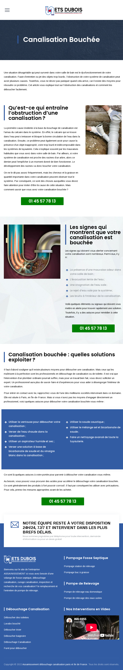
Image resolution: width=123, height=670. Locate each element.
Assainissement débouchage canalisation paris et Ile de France (54, 664)
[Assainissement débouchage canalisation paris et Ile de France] (64, 10)
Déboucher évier (12, 629)
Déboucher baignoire (15, 636)
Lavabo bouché (12, 623)
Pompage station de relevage (79, 566)
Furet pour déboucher (15, 648)
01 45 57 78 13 (42, 201)
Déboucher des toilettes (16, 617)
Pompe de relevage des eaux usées (83, 598)
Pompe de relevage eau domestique (83, 591)
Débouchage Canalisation (17, 642)
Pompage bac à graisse (76, 572)
